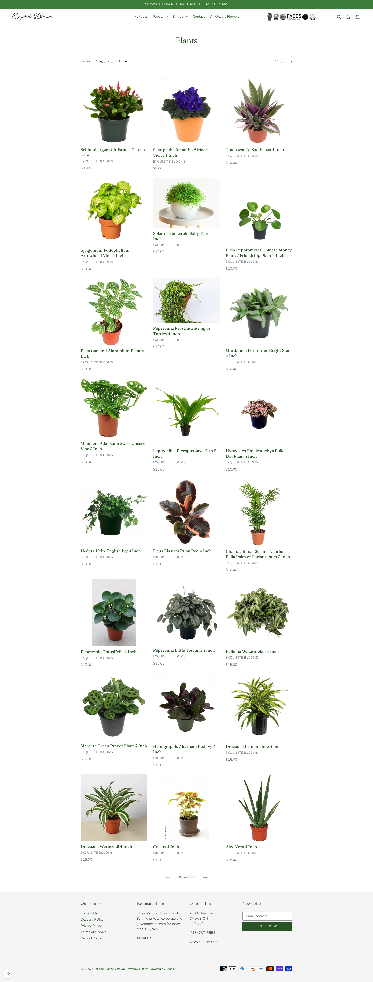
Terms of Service (93, 932)
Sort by (85, 61)
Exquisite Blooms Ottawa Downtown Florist (120, 969)
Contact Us (89, 913)
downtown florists (166, 913)
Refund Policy (91, 938)
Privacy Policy (91, 925)
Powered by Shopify (162, 969)
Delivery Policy (92, 919)
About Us (144, 938)
